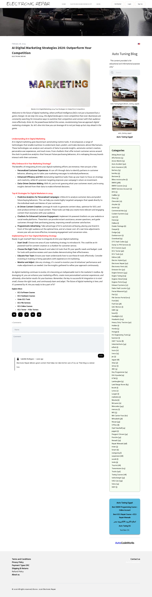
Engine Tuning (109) (119, 276)
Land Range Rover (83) (120, 384)
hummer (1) (116, 338)
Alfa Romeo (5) (117, 158)
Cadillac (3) (116, 195)
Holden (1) (115, 325)
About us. (16, 574)
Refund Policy (18, 571)
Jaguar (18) (115, 360)
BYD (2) (114, 192)
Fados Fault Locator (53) (121, 288)
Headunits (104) (118, 319)
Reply (18, 367)
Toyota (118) (116, 465)
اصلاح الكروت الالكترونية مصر (125, 522)
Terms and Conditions (21, 559)
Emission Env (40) (118, 270)
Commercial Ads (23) (119, 211)
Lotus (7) (115, 391)
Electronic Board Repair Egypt (81, 4)
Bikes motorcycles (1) (120, 179)
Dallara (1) (115, 223)
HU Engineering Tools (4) (121, 335)
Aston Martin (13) (118, 161)
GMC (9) (115, 310)
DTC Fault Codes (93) (120, 242)
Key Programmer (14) (120, 372)
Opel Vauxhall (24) (118, 428)
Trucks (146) (116, 471)
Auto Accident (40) (119, 164)
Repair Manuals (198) (119, 443)
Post (101, 356)
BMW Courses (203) (119, 186)
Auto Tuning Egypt (125, 137)
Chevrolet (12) (117, 201)
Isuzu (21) (115, 350)
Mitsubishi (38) (117, 419)
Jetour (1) (115, 366)
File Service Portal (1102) (121, 298)
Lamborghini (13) (118, 381)
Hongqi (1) (115, 332)
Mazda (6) (115, 400)
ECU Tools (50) (117, 254)
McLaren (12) (116, 403)
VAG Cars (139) (117, 481)
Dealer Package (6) (119, 226)
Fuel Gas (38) (117, 304)
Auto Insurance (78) (119, 167)
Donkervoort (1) (118, 235)
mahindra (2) (116, 397)
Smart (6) (115, 450)
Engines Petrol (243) (119, 282)
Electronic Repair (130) (120, 263)
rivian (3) (115, 447)
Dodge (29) (116, 232)
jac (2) (114, 357)
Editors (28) (116, 257)
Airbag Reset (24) (118, 155)
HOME (64, 4)
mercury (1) (116, 409)
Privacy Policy (18, 562)
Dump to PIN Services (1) (121, 245)
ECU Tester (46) (118, 251)
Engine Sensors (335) (119, 273)
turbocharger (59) (118, 478)
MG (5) (114, 412)
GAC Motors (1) (117, 307)
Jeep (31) (115, 363)
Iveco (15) (115, 353)
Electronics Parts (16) (119, 266)
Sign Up (140, 4)
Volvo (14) (115, 484)
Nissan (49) (116, 422)
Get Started (118, 4)
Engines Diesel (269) (119, 279)
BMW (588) (116, 183)
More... (99, 4)
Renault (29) (116, 440)
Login (129, 4)
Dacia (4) (115, 220)
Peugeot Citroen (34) (120, 434)
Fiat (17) (115, 294)
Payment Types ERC (20, 565)
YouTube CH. (125, 530)
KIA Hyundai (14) (118, 375)
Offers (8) (115, 425)
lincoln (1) (115, 388)
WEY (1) (114, 487)
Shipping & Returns (20, 568)
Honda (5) (115, 329)
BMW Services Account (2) (122, 189)
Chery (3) (115, 198)
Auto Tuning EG (125, 526)
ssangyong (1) (117, 453)
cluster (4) (115, 207)
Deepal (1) (115, 229)
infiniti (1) (115, 347)
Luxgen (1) (115, 394)
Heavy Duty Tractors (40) (121, 322)
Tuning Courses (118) (119, 475)
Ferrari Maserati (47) (119, 291)
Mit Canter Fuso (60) (120, 416)
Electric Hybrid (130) (119, 260)
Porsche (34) (116, 437)
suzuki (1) (115, 459)
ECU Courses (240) (119, 248)
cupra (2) (115, 217)
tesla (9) (115, 462)
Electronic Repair (19, 56)
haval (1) (115, 313)
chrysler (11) (116, 204)
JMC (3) (114, 369)
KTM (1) (115, 378)
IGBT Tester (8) (118, 341)
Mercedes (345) (118, 406)
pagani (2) (115, 431)
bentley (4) (116, 173)
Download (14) (117, 238)
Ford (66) (115, 301)
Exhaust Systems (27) (120, 285)
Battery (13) (116, 170)
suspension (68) (117, 456)
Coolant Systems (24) (120, 214)
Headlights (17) (117, 316)
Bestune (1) (116, 176)
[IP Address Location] (139, 44)
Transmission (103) (118, 468)
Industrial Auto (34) (119, 344)
